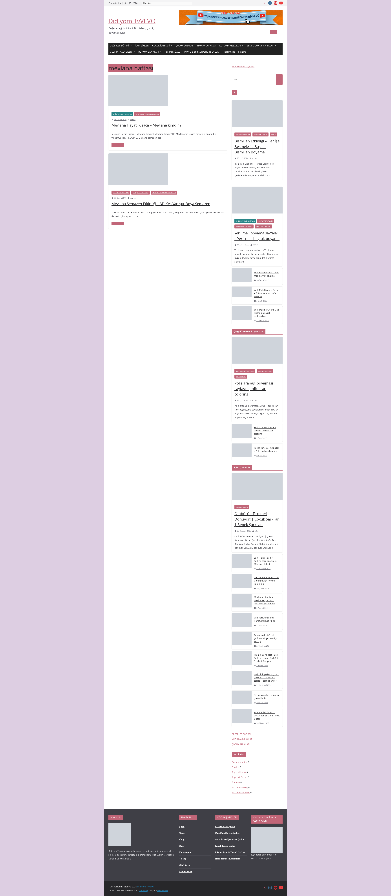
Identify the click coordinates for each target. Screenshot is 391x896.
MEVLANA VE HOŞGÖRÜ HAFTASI (147, 114)
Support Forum (239, 777)
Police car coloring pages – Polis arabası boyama (266, 449)
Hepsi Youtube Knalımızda (227, 859)
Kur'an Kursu (185, 871)
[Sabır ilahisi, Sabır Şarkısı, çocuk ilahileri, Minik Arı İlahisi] (242, 563)
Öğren (182, 833)
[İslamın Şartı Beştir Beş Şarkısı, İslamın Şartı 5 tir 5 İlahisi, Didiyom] (242, 660)
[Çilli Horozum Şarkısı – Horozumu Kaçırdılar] (242, 621)
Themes (236, 782)
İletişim (242, 51)
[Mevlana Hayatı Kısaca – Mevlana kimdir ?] (138, 77)
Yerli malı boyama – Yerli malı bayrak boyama (266, 274)
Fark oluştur (185, 852)
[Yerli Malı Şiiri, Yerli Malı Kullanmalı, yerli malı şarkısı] (242, 315)
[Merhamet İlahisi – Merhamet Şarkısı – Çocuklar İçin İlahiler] (242, 603)
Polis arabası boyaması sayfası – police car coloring (253, 389)
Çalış (181, 839)
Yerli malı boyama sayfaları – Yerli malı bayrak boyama (257, 235)
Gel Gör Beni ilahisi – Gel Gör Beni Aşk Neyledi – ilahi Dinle (266, 580)
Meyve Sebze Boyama (244, 226)
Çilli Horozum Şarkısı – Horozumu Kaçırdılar (265, 619)
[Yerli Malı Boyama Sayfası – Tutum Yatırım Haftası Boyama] (242, 295)
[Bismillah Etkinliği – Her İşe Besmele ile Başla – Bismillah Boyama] (257, 115)
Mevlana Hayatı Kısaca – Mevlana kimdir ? (146, 125)
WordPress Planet (241, 792)
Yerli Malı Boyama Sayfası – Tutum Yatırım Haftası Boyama (267, 293)
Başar (182, 846)
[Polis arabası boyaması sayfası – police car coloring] (257, 351)
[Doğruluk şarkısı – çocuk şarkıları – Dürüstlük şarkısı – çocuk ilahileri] (242, 680)
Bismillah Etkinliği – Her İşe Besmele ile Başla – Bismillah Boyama (257, 146)
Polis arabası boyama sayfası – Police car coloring (265, 430)
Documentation (239, 762)
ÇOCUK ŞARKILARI (185, 45)
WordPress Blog (240, 787)
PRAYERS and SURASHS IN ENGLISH (202, 51)
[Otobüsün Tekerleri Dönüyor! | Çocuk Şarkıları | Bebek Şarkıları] (257, 487)
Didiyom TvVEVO (131, 21)
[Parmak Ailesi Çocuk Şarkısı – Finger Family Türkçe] (242, 640)
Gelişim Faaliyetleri (140, 192)
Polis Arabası (241, 376)
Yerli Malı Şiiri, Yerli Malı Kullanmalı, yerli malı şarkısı (266, 313)
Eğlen (182, 826)
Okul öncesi (184, 865)
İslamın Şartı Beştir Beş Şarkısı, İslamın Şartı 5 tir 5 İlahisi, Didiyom (266, 658)
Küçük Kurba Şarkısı (225, 846)
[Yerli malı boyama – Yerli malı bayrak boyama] (242, 276)
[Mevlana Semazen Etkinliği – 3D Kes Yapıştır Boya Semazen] (138, 155)
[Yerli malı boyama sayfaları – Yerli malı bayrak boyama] (257, 201)
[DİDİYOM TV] (119, 825)
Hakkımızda (229, 51)
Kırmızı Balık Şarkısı (225, 826)
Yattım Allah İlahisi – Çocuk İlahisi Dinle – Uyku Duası (267, 715)
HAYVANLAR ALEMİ (206, 45)
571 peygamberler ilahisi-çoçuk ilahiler (267, 697)
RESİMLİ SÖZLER (173, 51)
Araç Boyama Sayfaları (243, 66)
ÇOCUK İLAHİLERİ (161, 45)
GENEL (273, 134)
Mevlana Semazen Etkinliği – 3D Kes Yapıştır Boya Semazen (160, 203)
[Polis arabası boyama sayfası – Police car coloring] (242, 433)
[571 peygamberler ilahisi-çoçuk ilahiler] (242, 699)
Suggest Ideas (239, 772)
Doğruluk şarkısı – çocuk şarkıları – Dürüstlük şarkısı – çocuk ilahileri (266, 677)
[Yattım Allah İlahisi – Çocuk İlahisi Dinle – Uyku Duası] (242, 718)
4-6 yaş (182, 859)
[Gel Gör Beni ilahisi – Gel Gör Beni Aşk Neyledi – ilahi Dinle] (242, 583)
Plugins (235, 767)
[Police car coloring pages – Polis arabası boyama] (242, 451)
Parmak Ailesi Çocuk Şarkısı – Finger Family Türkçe (265, 638)
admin (132, 119)
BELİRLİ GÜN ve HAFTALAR (260, 45)
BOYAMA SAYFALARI (148, 51)
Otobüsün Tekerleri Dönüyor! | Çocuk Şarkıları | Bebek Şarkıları (257, 519)
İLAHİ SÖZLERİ (142, 45)
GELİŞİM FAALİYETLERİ (121, 51)
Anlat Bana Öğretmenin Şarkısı (230, 839)
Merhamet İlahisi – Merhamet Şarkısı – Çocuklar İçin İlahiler (264, 600)
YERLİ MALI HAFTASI (263, 226)
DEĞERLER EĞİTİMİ (119, 45)
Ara (274, 32)
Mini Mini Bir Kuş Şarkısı (227, 833)
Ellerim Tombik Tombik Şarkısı (230, 852)
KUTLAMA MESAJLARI (230, 45)
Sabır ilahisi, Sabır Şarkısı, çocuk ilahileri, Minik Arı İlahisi (265, 561)
